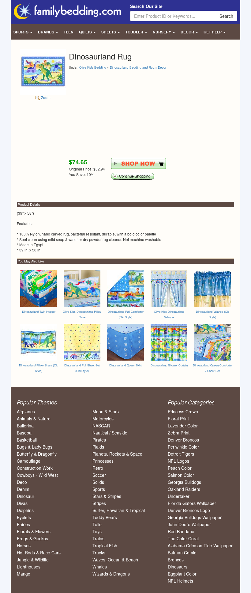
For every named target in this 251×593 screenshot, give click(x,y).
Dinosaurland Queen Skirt (125, 365)
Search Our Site (146, 6)
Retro (97, 468)
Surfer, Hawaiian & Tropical (118, 510)
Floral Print (178, 418)
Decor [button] (188, 32)
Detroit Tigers (181, 454)
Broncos (176, 560)
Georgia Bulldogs (184, 482)
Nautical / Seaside (109, 433)
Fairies (23, 524)
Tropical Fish (104, 545)
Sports (98, 489)
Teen (68, 32)
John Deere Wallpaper (189, 524)
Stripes (99, 503)
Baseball (25, 433)
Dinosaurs (177, 567)
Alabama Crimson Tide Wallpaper (200, 545)
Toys (97, 531)
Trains (98, 538)
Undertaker (178, 496)
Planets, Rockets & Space (117, 454)
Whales (99, 567)
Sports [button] (21, 32)
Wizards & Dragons (111, 574)
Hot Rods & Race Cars (39, 552)
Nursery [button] (162, 32)
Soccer (99, 475)
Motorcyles (103, 418)
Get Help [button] (213, 32)
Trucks (98, 552)
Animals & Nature (34, 418)
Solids (98, 482)
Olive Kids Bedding (92, 67)
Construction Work (35, 468)
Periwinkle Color (183, 447)
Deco (22, 482)
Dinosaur (25, 496)
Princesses (103, 461)
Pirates (99, 440)
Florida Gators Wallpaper (192, 503)
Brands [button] (46, 32)
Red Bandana (181, 531)
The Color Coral (183, 538)
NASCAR (101, 426)
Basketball (27, 440)
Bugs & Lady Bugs (34, 447)
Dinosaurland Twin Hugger (38, 311)
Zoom (45, 97)
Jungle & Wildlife (33, 560)
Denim (23, 489)
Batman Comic (182, 552)
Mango (23, 574)
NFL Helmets (180, 581)
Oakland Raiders (184, 489)
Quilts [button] (86, 32)
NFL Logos (178, 461)
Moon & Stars (105, 411)
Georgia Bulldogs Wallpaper (195, 517)
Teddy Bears (104, 517)
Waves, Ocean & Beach (115, 560)
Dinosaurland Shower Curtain (169, 365)
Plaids (98, 447)
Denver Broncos (183, 440)
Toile (97, 524)
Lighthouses (28, 567)
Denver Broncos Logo (189, 510)
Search (225, 16)
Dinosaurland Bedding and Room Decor (138, 67)
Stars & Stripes (106, 496)
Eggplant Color (182, 574)
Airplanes (26, 411)
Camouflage (28, 461)
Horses (24, 545)
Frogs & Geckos (32, 538)
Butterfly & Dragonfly (37, 454)
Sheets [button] (109, 32)
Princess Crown (183, 411)
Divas (22, 503)
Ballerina (25, 426)
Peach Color (180, 468)
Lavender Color (183, 426)
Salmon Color (181, 475)
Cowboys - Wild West (37, 475)
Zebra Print (178, 433)
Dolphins (25, 510)
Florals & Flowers (34, 531)
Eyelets (24, 517)
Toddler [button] (135, 32)
